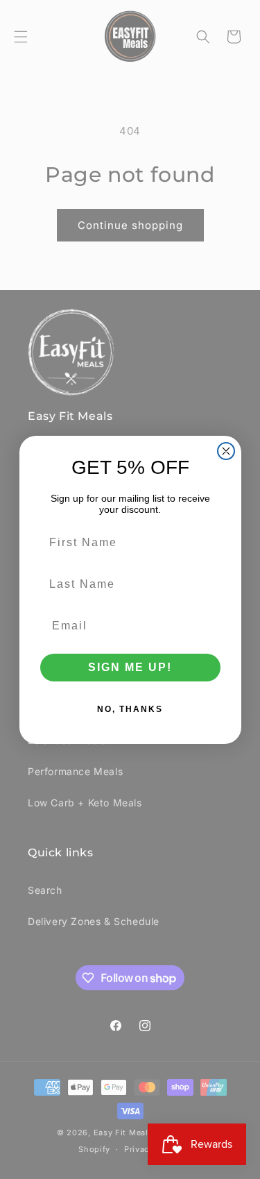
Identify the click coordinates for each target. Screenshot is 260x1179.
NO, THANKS (130, 709)
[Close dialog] (226, 451)
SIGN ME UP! (130, 667)
